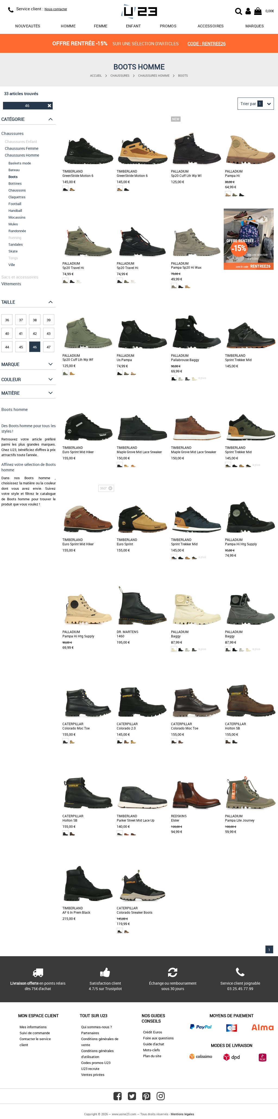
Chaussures (119, 75)
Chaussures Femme (21, 148)
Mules (13, 224)
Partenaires (90, 1032)
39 (48, 319)
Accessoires (211, 25)
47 (48, 347)
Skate (13, 251)
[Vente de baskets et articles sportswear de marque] (139, 12)
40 (7, 333)
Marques (254, 25)
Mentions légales (182, 1114)
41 (21, 333)
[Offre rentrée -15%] (249, 268)
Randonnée (17, 230)
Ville (11, 264)
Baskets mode (19, 163)
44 (7, 347)
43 (48, 333)
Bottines (15, 183)
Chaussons (17, 190)
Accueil (96, 75)
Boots (183, 75)
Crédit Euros (152, 1032)
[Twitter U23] (132, 1098)
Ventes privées (93, 1074)
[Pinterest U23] (146, 1098)
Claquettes (17, 196)
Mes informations (33, 1026)
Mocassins (17, 217)
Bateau (14, 169)
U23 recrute (90, 1068)
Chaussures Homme (153, 75)
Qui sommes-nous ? (96, 1026)
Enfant (133, 25)
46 (27, 105)
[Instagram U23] (161, 1098)
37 (21, 319)
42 (35, 333)
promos (168, 25)
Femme (101, 25)
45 (21, 347)
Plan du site (152, 1055)
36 (7, 319)
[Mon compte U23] (248, 10)
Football (14, 203)
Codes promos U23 (95, 1062)
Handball (15, 210)
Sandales (15, 244)
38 (35, 319)
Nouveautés (27, 25)
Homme (68, 25)
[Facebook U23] (117, 1098)
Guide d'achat (153, 1044)
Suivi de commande (35, 1032)
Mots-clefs (151, 1049)
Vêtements (11, 283)
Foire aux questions (158, 1038)
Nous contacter (56, 9)
